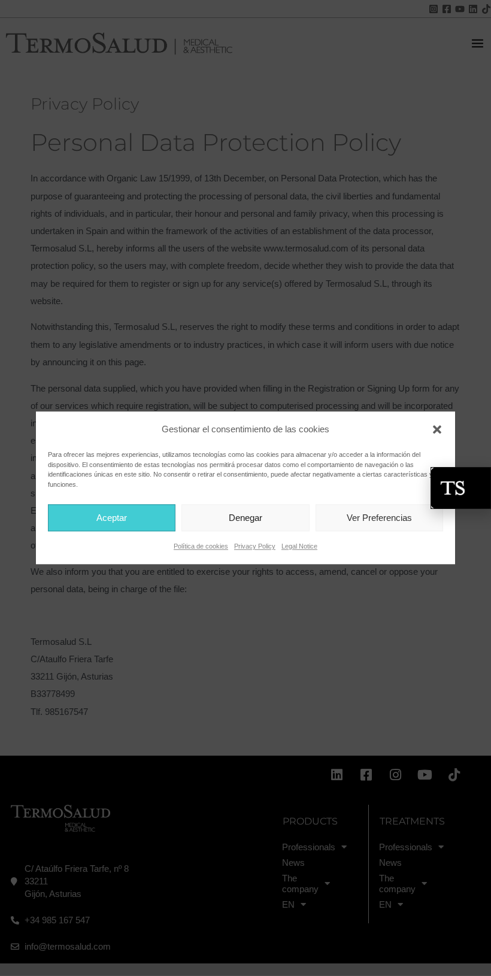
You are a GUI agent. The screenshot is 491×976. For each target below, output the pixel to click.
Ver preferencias (379, 518)
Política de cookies (201, 546)
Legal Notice (299, 546)
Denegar (245, 518)
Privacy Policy (254, 546)
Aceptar (111, 518)
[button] (437, 429)
